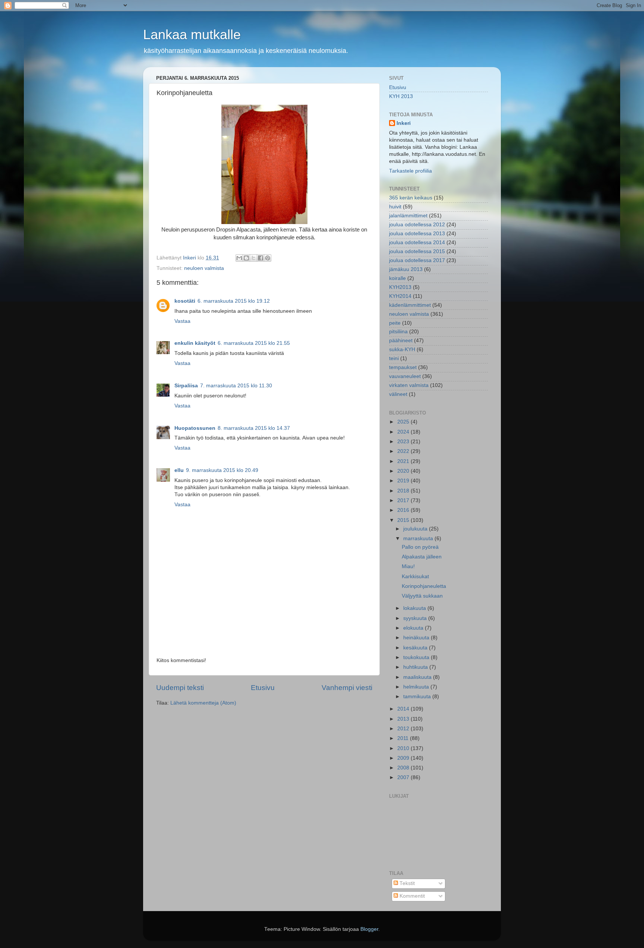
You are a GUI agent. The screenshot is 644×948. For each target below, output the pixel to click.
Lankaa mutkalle (192, 34)
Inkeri (404, 123)
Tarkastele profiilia (410, 171)
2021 (404, 461)
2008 (404, 768)
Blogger (369, 929)
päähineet (401, 340)
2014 (404, 709)
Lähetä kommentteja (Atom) (203, 703)
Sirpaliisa (186, 385)
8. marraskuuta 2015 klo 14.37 (254, 428)
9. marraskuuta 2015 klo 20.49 (222, 470)
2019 (404, 481)
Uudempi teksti (180, 688)
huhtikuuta (416, 667)
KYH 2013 (401, 96)
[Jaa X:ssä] (253, 258)
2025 (404, 422)
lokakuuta (415, 608)
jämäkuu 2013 (406, 269)
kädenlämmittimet (410, 305)
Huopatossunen (194, 428)
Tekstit (406, 883)
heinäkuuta (417, 637)
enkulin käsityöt (194, 343)
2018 (404, 491)
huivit (395, 207)
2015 (404, 520)
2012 (404, 728)
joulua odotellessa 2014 (417, 242)
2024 (404, 432)
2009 (404, 758)
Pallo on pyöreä (420, 547)
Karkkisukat (415, 576)
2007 (404, 777)
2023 (404, 441)
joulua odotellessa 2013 (417, 233)
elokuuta (414, 628)
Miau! (408, 566)
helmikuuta (416, 687)
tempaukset (403, 367)
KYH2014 (400, 296)
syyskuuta (415, 618)
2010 (404, 748)
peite (395, 323)
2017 (404, 500)
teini (394, 358)
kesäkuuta (416, 648)
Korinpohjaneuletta (424, 586)
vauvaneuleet (405, 376)
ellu (179, 470)
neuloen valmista (204, 268)
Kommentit (411, 896)
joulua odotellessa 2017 (417, 260)
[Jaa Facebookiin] (260, 258)
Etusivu (263, 688)
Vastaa (182, 321)
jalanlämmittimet (408, 215)
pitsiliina (398, 331)
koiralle (397, 278)
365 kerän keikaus (410, 198)
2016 (404, 510)
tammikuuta (417, 696)
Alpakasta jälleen (422, 557)
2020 (404, 471)
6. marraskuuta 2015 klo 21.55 (254, 343)
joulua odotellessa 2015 (417, 251)
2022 (404, 451)
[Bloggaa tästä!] (246, 258)
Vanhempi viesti (347, 688)
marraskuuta (419, 538)
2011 (403, 738)
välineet (398, 394)
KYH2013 (400, 287)
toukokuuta (417, 657)
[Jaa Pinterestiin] (267, 258)
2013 (404, 719)
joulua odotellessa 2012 (417, 224)
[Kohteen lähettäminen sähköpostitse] (239, 258)
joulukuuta (416, 529)
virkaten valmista (409, 385)
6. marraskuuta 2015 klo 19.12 (234, 301)
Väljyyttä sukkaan (422, 596)
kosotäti (184, 301)
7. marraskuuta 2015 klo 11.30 (236, 385)
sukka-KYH (402, 349)
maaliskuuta (418, 677)
